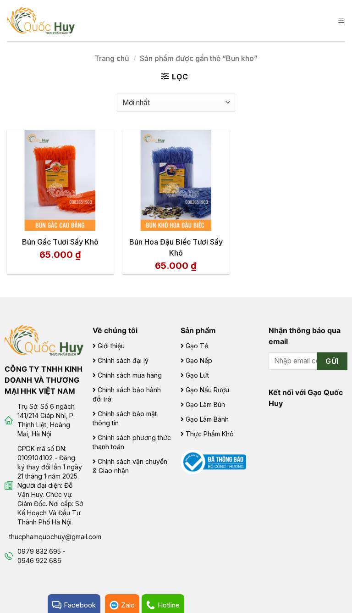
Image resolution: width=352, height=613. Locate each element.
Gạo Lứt (197, 375)
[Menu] (341, 21)
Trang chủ (111, 58)
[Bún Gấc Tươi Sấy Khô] (60, 180)
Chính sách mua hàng (130, 375)
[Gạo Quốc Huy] (44, 339)
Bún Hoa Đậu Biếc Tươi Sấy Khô (176, 247)
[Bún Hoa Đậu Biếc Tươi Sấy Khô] (175, 180)
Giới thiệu (111, 346)
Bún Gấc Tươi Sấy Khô (60, 241)
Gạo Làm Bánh (207, 419)
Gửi (331, 361)
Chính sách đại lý (123, 360)
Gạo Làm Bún (205, 404)
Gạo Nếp (199, 360)
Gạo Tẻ (197, 346)
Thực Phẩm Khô (210, 434)
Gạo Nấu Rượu (207, 390)
